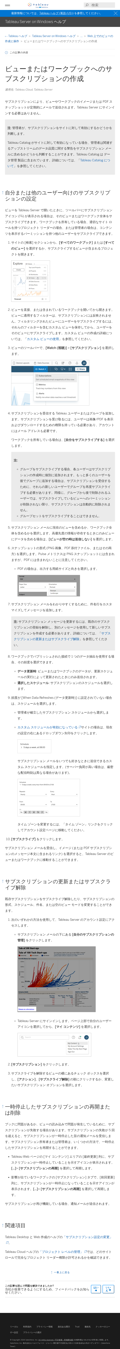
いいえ (108, 1289)
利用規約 (27, 1327)
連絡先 (88, 1327)
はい (95, 1287)
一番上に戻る (61, 1272)
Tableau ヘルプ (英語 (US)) (56, 13)
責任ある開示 (64, 1327)
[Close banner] (116, 13)
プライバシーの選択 (32, 1332)
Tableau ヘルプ (18, 36)
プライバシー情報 (44, 1327)
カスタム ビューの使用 (43, 339)
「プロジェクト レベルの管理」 (62, 1252)
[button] (6, 52)
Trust (77, 1327)
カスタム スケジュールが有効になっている (49, 727)
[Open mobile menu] (7, 4)
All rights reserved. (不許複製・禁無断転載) (56, 1340)
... (81, 36)
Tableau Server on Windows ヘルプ (54, 36)
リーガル (14, 1327)
